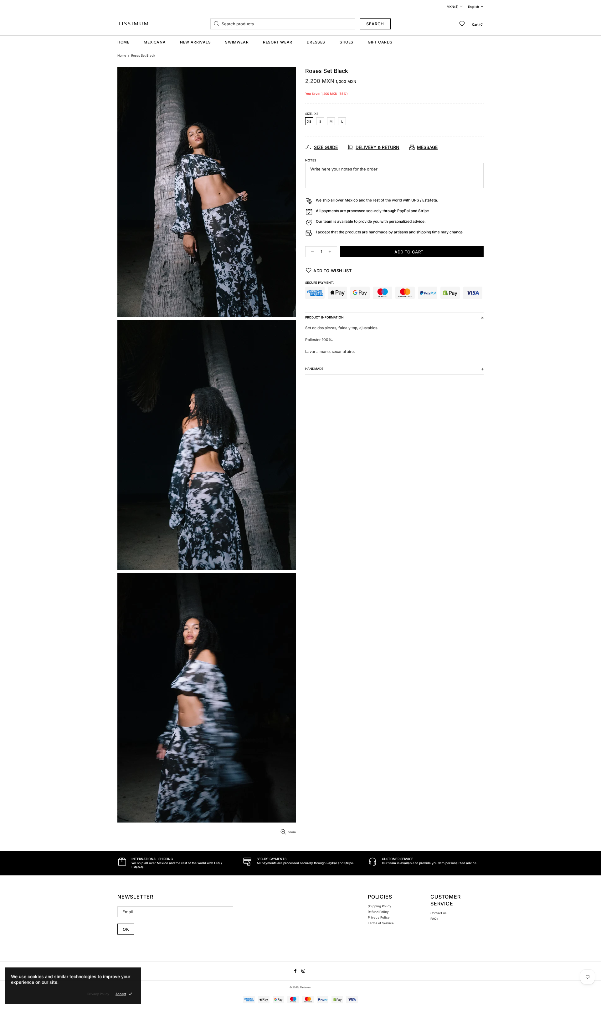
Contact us (438, 913)
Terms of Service (381, 923)
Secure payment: (319, 282)
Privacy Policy (379, 917)
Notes (310, 160)
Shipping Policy (379, 906)
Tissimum (132, 23)
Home (121, 55)
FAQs (434, 918)
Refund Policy (378, 912)
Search (375, 23)
